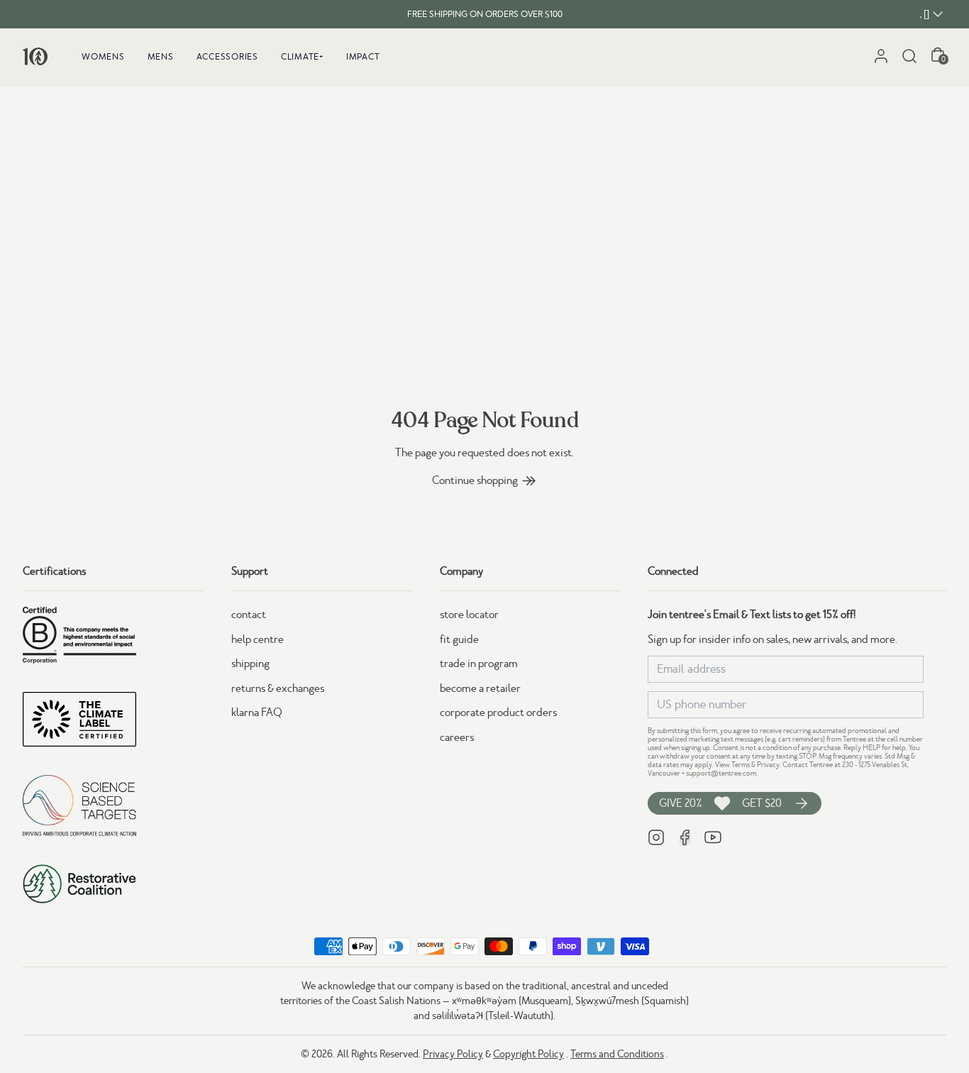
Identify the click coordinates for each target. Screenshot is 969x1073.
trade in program (479, 663)
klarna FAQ (256, 712)
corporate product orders (498, 712)
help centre (257, 639)
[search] (909, 56)
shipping (250, 663)
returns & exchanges (277, 688)
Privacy (768, 764)
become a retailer (480, 688)
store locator (469, 614)
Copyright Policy (528, 1053)
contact (248, 614)
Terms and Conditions (617, 1053)
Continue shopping (475, 480)
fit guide (459, 639)
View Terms (732, 764)
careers (457, 737)
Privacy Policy (453, 1053)
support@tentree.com (721, 773)
